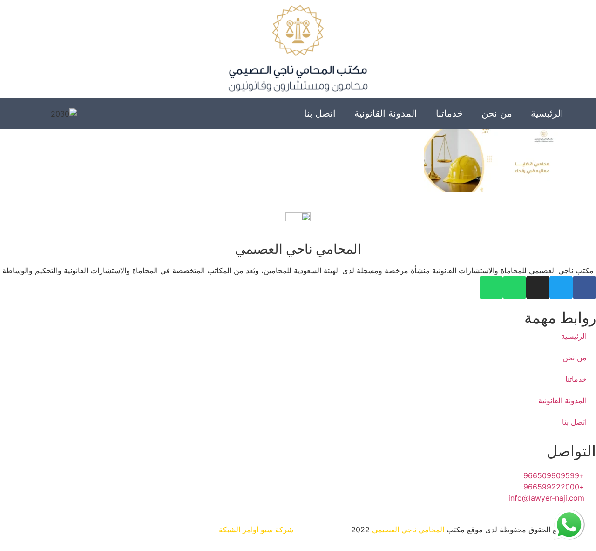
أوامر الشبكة (238, 529)
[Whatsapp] (514, 287)
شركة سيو (277, 529)
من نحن (496, 113)
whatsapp (569, 515)
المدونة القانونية (385, 113)
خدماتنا (449, 113)
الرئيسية (547, 113)
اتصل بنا (320, 113)
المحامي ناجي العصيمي (408, 529)
